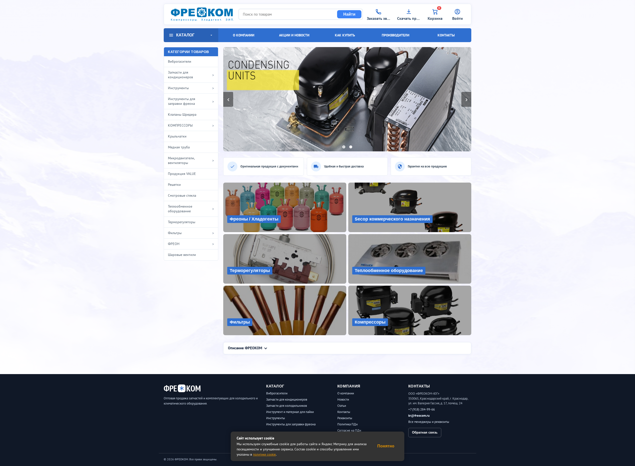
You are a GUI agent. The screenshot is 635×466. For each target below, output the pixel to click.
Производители (395, 35)
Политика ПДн (347, 424)
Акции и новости (294, 35)
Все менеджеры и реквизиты (428, 422)
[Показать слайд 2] (350, 146)
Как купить (345, 35)
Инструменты (275, 418)
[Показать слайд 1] (343, 146)
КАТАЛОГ (185, 35)
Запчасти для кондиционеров (286, 399)
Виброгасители (276, 393)
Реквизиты (344, 418)
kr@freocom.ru (419, 415)
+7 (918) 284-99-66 (421, 409)
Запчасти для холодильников (286, 406)
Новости (343, 399)
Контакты (446, 35)
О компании (243, 35)
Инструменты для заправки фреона (291, 424)
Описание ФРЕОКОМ (245, 348)
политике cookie (264, 454)
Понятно (385, 446)
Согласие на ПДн (349, 430)
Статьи (341, 406)
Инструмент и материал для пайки (290, 412)
